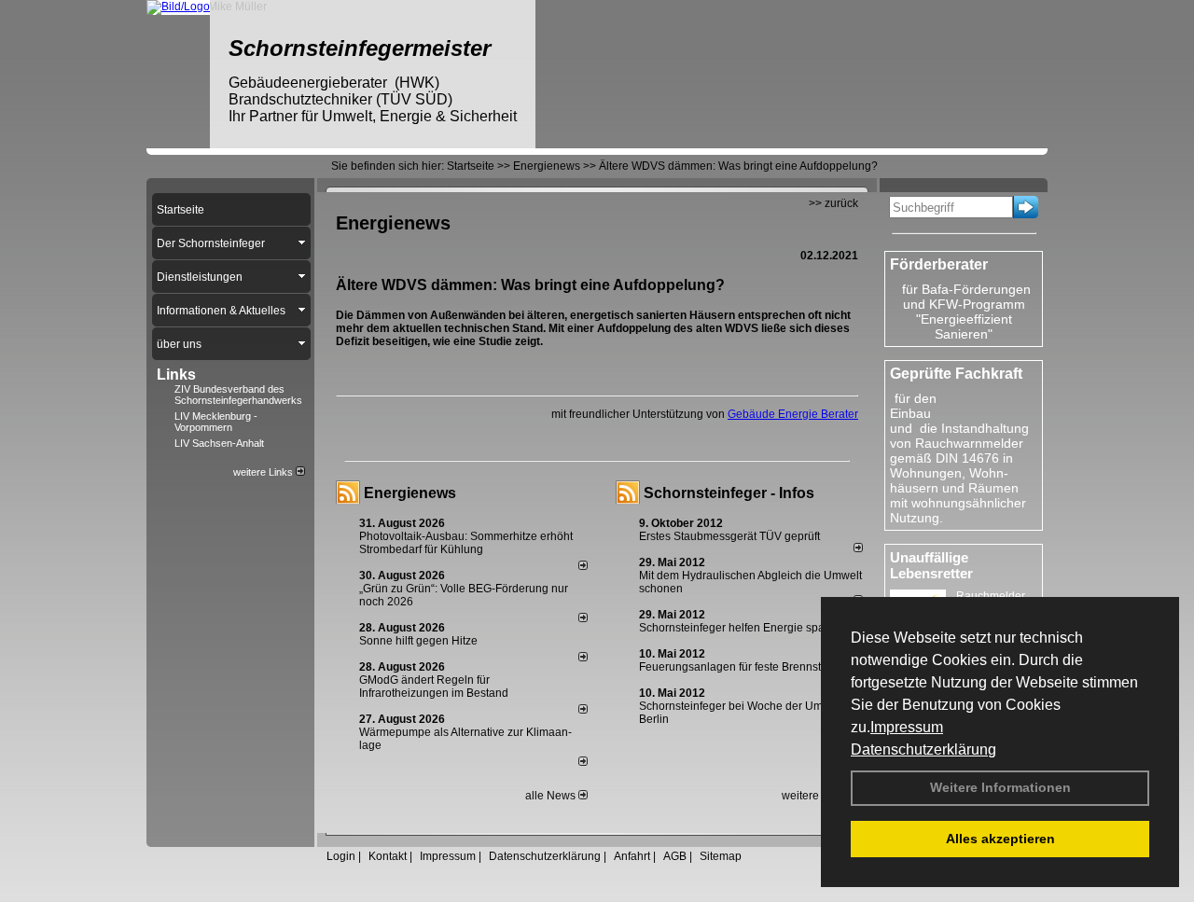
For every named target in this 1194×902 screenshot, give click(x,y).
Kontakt (387, 856)
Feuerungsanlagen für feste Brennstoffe (739, 666)
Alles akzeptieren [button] (1000, 838)
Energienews (410, 493)
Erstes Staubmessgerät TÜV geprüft (729, 536)
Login (340, 856)
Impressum (906, 727)
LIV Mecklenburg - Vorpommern (215, 421)
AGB (675, 856)
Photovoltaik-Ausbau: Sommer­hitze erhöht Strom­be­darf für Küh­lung (466, 543)
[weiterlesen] (583, 566)
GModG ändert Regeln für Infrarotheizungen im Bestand (433, 686)
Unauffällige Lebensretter (931, 565)
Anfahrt (632, 856)
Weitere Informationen (1000, 787)
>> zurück (833, 203)
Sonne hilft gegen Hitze (418, 640)
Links (176, 374)
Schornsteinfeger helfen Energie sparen (740, 627)
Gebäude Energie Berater (793, 414)
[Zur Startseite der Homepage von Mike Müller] (178, 6)
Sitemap (721, 856)
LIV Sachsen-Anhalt (219, 443)
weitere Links (264, 472)
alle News (551, 795)
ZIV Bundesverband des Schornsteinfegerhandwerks (238, 394)
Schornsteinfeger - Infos (729, 493)
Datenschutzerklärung (923, 749)
